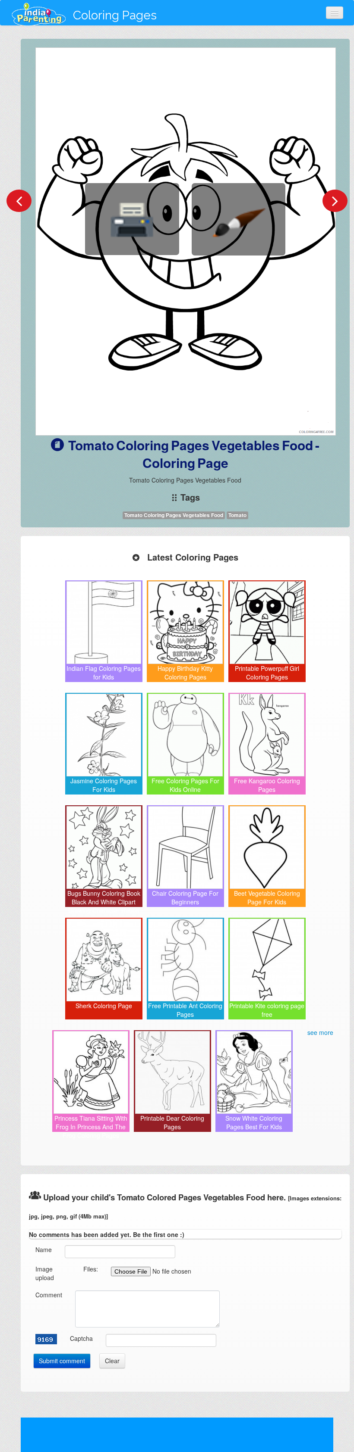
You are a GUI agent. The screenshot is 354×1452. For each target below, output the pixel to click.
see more (320, 1032)
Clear (112, 1360)
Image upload (44, 1273)
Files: (90, 1269)
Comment (48, 1294)
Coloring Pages (115, 15)
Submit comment (62, 1360)
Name (43, 1249)
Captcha (81, 1338)
